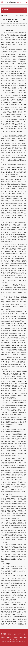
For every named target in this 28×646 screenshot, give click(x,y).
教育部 (9, 634)
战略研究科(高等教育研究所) (8, 19)
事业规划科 (21, 15)
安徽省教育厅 (17, 634)
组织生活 (9, 39)
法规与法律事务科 (14, 15)
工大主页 (19, 2)
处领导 (3, 15)
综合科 (7, 15)
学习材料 (4, 39)
